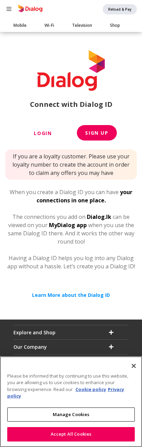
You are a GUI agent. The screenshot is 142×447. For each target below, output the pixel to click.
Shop (115, 25)
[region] (71, 401)
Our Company (30, 347)
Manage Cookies (71, 414)
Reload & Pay (119, 9)
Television (82, 25)
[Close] (133, 365)
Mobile (20, 25)
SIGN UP (96, 133)
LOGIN (43, 133)
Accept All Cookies (71, 434)
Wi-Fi (49, 25)
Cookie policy (90, 389)
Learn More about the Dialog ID (71, 295)
